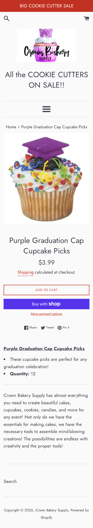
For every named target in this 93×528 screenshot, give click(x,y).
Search (10, 481)
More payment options (46, 313)
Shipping (25, 272)
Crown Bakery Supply (52, 510)
